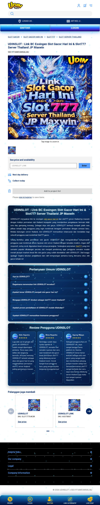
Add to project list (52, 191)
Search (11, 13)
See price (22, 422)
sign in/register (25, 197)
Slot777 (79, 246)
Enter (84, 166)
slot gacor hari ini (51, 219)
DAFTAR (25, 28)
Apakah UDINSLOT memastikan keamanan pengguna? (50, 315)
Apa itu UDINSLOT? (50, 276)
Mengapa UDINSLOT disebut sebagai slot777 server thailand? (50, 300)
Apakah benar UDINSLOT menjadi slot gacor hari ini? (50, 292)
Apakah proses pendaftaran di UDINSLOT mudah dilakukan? (50, 308)
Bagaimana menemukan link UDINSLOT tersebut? (50, 284)
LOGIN (75, 28)
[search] (50, 13)
